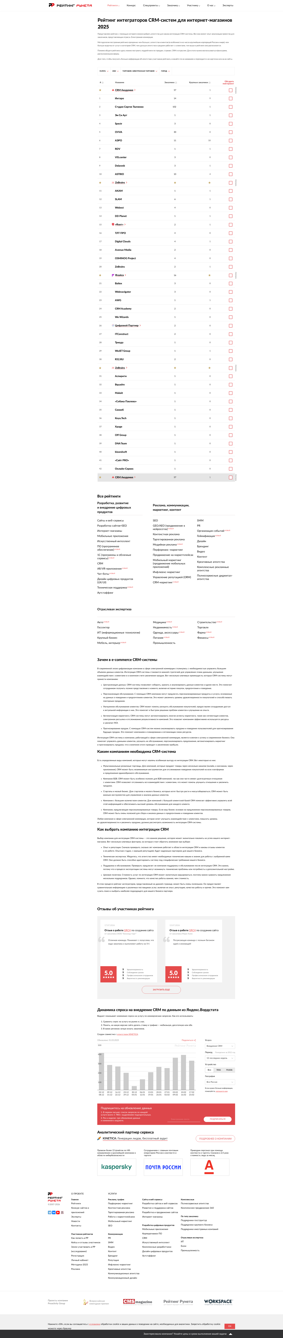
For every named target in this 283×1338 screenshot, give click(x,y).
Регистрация (77, 1256)
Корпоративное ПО (152, 1234)
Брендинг (113, 1256)
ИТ (182, 1242)
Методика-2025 (79, 1265)
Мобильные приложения (155, 1229)
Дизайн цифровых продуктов (157, 1251)
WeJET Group (122, 351)
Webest (119, 207)
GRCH (127, 930)
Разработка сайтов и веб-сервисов (159, 1203)
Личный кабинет (79, 1260)
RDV (117, 149)
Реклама (75, 1269)
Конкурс (131, 5)
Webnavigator (123, 292)
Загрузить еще (161, 990)
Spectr (118, 123)
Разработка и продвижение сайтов (160, 1212)
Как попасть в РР (79, 1238)
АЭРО (118, 140)
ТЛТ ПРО (120, 233)
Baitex (118, 283)
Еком (183, 1246)
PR (109, 1238)
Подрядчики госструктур (194, 1220)
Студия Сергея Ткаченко (129, 107)
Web (219, 1070)
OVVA (118, 132)
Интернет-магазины (152, 1217)
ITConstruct (121, 334)
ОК (229, 1326)
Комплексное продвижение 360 (197, 1208)
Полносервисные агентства (195, 1203)
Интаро (119, 98)
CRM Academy (123, 308)
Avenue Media (123, 250)
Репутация (113, 1260)
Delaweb (120, 165)
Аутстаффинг (149, 1256)
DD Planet (121, 216)
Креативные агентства (119, 1269)
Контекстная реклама (119, 1208)
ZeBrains (120, 267)
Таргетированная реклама (121, 1212)
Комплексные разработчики (156, 1247)
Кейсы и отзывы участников (85, 1242)
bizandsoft (121, 452)
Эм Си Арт (121, 115)
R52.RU (119, 359)
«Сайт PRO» (122, 460)
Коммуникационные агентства (123, 1273)
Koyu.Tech (120, 418)
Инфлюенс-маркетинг (119, 1265)
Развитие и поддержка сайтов (157, 1208)
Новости (75, 1221)
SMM (110, 1242)
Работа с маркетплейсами (121, 1217)
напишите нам (222, 1091)
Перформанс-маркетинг (120, 1203)
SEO (110, 1226)
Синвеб (119, 410)
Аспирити (121, 376)
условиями (94, 1324)
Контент (112, 1251)
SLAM (118, 199)
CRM (144, 1238)
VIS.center (120, 157)
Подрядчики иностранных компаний (199, 1229)
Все (209, 1070)
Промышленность (190, 1250)
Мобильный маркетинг (120, 1221)
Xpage (118, 426)
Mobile (229, 1070)
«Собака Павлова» (126, 401)
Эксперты (228, 5)
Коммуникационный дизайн (122, 1278)
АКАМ (119, 191)
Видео (111, 1247)
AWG (118, 300)
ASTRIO (119, 174)
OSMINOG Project (125, 258)
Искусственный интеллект (156, 1242)
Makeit (119, 393)
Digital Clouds (123, 241)
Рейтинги (76, 1203)
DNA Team (121, 443)
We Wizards (122, 317)
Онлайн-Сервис (124, 469)
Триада (119, 342)
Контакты (76, 1226)
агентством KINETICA (127, 1034)
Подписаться (217, 1119)
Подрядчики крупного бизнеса (196, 1225)
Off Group (120, 435)
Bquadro (120, 384)
